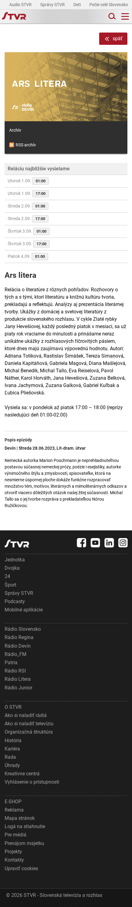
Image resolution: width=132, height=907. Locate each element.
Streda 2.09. (26, 205)
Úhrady (12, 765)
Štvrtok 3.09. (27, 231)
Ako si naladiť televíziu (29, 724)
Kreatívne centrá (22, 774)
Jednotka (15, 560)
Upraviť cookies (21, 868)
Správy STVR (53, 4)
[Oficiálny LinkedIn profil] (109, 543)
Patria (11, 662)
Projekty (13, 852)
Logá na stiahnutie (25, 826)
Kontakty (14, 860)
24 (7, 576)
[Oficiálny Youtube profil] (95, 543)
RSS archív (26, 144)
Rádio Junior (18, 688)
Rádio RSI (15, 671)
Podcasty (15, 601)
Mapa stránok (20, 818)
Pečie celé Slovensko (109, 4)
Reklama (14, 810)
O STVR (13, 707)
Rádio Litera (18, 679)
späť (117, 38)
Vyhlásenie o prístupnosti (32, 782)
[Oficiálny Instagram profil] (123, 543)
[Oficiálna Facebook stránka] (82, 543)
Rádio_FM (15, 654)
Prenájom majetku (24, 843)
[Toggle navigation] (125, 16)
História (13, 740)
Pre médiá (15, 835)
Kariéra (12, 749)
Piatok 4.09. (26, 256)
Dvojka (12, 568)
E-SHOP (13, 801)
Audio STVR (21, 4)
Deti (77, 4)
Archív (15, 130)
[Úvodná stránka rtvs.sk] (14, 16)
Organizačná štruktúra (29, 732)
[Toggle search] (111, 16)
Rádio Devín (18, 646)
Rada (10, 757)
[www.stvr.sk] (17, 543)
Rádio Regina (19, 637)
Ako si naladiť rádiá (26, 715)
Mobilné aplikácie (24, 610)
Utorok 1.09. (26, 180)
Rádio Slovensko (23, 629)
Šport (10, 585)
